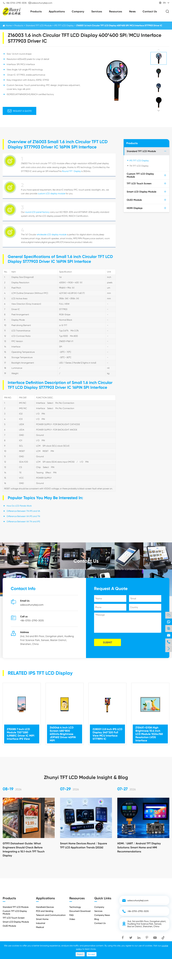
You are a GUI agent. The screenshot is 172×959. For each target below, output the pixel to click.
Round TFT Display (71, 171)
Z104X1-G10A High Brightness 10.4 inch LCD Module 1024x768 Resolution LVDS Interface (149, 734)
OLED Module (134, 199)
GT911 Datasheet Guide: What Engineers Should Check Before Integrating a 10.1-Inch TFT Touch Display (24, 849)
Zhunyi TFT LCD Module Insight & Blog (86, 777)
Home (9, 25)
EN (164, 2)
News (132, 11)
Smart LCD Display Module (141, 191)
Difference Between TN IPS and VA (23, 511)
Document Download (79, 911)
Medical (40, 927)
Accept (91, 954)
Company (78, 11)
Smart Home (42, 919)
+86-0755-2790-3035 (15, 2)
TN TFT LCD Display (138, 166)
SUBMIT (107, 642)
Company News (102, 915)
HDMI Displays (134, 208)
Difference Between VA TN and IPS (23, 521)
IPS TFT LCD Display (64, 25)
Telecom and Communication (51, 915)
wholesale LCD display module (51, 234)
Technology (75, 907)
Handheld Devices (45, 907)
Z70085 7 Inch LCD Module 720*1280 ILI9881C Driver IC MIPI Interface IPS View (20, 734)
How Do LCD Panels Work (19, 506)
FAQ (71, 915)
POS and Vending (44, 911)
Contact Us (150, 11)
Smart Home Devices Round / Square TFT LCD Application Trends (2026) (83, 845)
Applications (57, 11)
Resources (115, 11)
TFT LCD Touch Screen (139, 183)
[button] (158, 50)
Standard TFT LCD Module (39, 25)
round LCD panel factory (37, 212)
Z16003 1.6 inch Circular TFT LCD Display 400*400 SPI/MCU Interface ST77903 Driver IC (119, 25)
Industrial (40, 923)
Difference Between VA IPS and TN (23, 516)
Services (96, 11)
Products (36, 11)
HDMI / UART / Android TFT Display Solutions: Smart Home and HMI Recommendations (139, 847)
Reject (80, 954)
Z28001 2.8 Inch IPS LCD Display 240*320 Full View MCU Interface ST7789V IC (107, 734)
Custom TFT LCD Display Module (140, 175)
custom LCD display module (51, 193)
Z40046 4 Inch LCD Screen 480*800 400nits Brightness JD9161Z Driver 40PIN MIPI (63, 734)
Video (72, 919)
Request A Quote (20, 111)
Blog (96, 919)
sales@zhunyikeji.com (40, 2)
